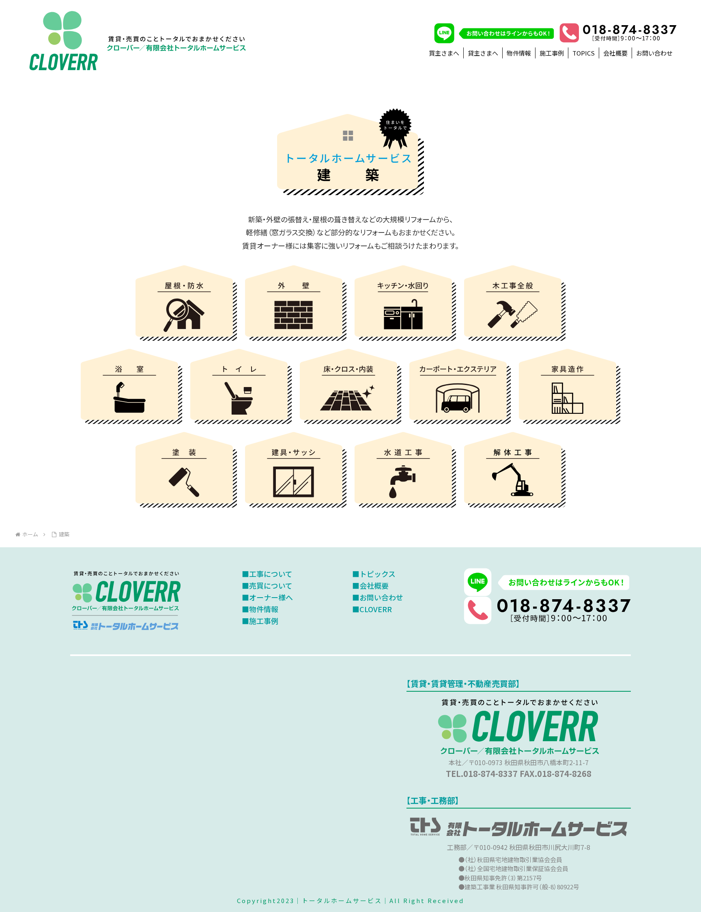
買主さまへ (444, 53)
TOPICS (583, 53)
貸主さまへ (483, 53)
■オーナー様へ (267, 597)
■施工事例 (260, 620)
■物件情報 (260, 609)
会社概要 (615, 53)
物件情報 (519, 53)
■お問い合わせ (377, 597)
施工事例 (552, 53)
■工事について (267, 573)
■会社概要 (370, 585)
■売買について (267, 585)
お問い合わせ (654, 53)
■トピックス (374, 573)
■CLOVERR (372, 609)
